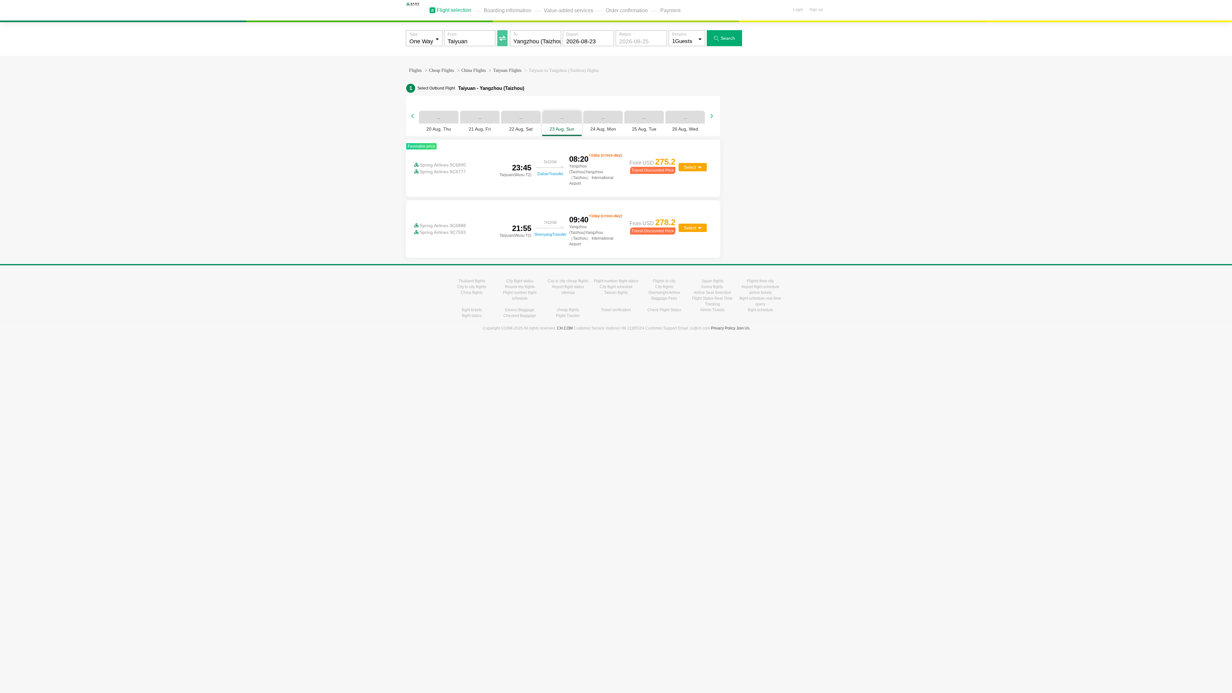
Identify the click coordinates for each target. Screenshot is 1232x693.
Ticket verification (616, 310)
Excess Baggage (520, 310)
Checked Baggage (519, 315)
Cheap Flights (441, 70)
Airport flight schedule (760, 287)
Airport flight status (568, 287)
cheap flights (568, 310)
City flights (664, 287)
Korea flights (712, 287)
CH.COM (565, 328)
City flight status (520, 281)
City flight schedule (616, 287)
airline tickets (760, 292)
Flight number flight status (616, 281)
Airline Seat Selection (712, 292)
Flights (415, 70)
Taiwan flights (616, 292)
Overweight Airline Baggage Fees (664, 295)
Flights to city (664, 281)
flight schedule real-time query (760, 301)
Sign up (816, 9)
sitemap (568, 292)
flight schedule (760, 310)
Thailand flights (471, 281)
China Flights (473, 70)
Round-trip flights (520, 287)
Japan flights (712, 281)
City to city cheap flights (568, 281)
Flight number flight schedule (519, 295)
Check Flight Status (664, 310)
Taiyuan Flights (507, 70)
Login (798, 9)
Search (724, 38)
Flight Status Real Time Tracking (712, 301)
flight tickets (472, 310)
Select (690, 167)
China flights (472, 292)
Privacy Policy (723, 328)
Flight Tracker (568, 315)
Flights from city (760, 281)
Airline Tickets (712, 310)
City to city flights (471, 287)
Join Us (742, 328)
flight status (472, 315)
